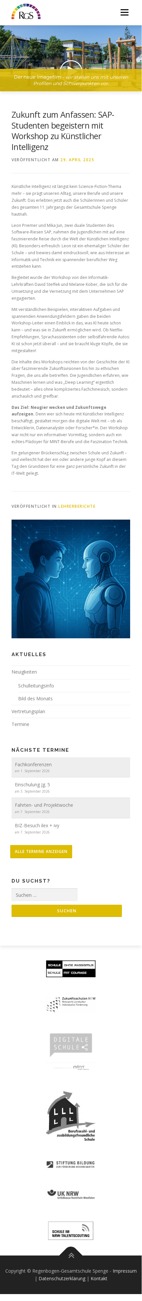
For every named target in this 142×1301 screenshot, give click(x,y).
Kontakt (99, 1278)
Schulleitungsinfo (36, 685)
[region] (71, 53)
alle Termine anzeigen (41, 851)
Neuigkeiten (24, 672)
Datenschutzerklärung (62, 1278)
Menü (124, 12)
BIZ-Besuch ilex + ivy (37, 825)
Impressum (125, 1271)
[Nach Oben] (71, 1255)
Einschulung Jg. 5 (32, 784)
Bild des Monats (35, 698)
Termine (20, 724)
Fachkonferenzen (33, 764)
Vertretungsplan (28, 711)
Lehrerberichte (77, 506)
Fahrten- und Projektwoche (44, 805)
